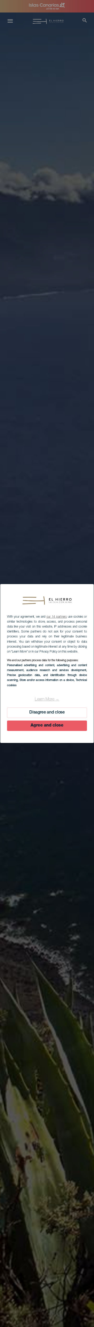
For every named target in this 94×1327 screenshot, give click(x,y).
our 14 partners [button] (56, 616)
